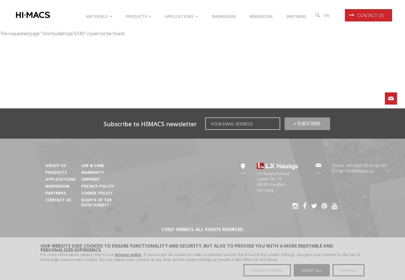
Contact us (370, 15)
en (326, 15)
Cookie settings (267, 270)
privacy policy (128, 254)
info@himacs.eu (359, 171)
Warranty (92, 172)
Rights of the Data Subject (96, 202)
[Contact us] (391, 98)
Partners (55, 193)
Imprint (90, 179)
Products (56, 172)
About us (55, 165)
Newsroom (57, 186)
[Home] (34, 15)
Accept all (312, 270)
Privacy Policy (97, 186)
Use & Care (92, 165)
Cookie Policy (96, 193)
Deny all (349, 270)
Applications (60, 179)
